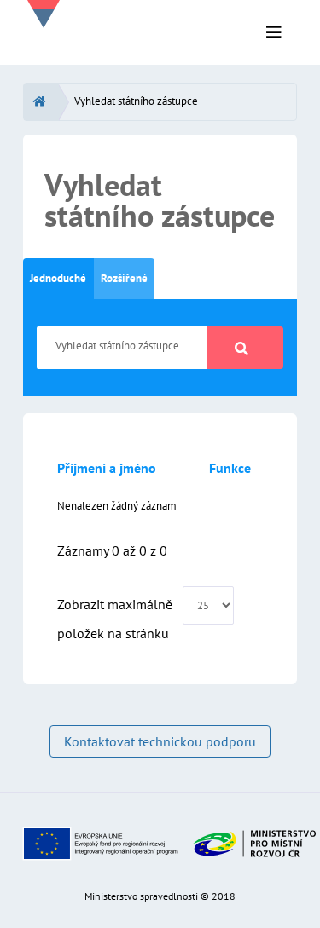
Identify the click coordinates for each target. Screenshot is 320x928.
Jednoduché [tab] (58, 278)
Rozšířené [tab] (124, 278)
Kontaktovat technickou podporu (160, 741)
